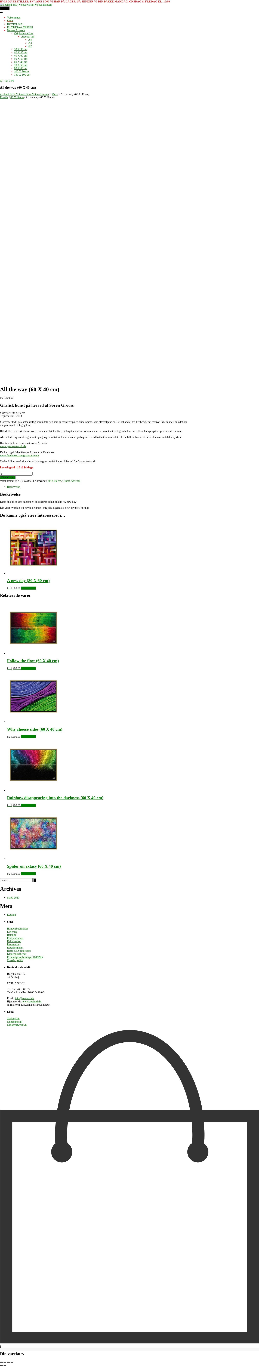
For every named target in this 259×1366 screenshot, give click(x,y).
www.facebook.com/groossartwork (19, 455)
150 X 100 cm (22, 74)
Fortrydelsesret (15, 938)
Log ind (11, 914)
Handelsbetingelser (17, 928)
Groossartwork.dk (17, 1024)
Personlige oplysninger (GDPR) (25, 957)
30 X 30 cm (20, 49)
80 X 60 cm (20, 68)
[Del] (8, 1362)
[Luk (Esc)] (12, 1362)
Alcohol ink (27, 36)
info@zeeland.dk (24, 998)
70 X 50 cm (20, 65)
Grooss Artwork (16, 30)
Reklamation (14, 941)
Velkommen (13, 17)
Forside (4, 97)
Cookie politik (15, 960)
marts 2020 (13, 897)
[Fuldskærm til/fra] (5, 1362)
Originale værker (23, 33)
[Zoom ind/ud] (1, 1362)
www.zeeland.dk (31, 1001)
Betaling (11, 934)
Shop (10, 20)
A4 (30, 39)
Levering (12, 931)
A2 (30, 46)
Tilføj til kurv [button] (28, 588)
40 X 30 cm (20, 52)
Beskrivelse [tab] (13, 486)
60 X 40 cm (20, 61)
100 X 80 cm (21, 71)
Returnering (13, 944)
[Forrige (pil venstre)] (1, 1365)
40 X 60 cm (20, 55)
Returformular (15, 947)
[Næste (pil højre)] (5, 1365)
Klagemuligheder (16, 953)
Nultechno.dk (14, 1021)
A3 (30, 42)
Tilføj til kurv (7, 477)
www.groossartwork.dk (13, 446)
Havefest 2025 (15, 23)
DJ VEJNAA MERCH (20, 27)
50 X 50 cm (20, 58)
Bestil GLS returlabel (19, 950)
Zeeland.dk (13, 1018)
